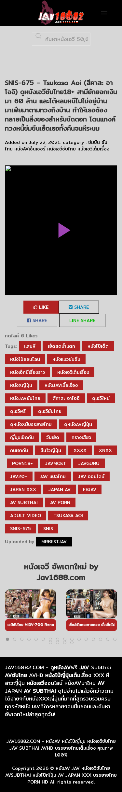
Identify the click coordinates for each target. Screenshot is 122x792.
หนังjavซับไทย (25, 398)
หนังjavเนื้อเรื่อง (61, 385)
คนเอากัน (19, 450)
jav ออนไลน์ (91, 476)
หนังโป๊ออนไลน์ (25, 359)
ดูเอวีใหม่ (101, 398)
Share (81, 307)
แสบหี (29, 346)
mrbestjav (54, 541)
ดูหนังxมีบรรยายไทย (31, 424)
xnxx (105, 450)
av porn (60, 502)
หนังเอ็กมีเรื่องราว (27, 372)
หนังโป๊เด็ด (98, 346)
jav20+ (18, 476)
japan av (59, 489)
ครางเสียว (81, 437)
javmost (55, 463)
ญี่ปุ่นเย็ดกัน (22, 437)
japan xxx (23, 489)
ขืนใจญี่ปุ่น (50, 450)
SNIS (48, 528)
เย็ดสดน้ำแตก (61, 346)
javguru (89, 463)
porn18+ (22, 463)
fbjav (89, 489)
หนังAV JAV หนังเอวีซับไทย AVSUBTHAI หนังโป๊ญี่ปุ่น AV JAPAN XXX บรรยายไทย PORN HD (61, 775)
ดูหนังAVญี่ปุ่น (78, 424)
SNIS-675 (20, 528)
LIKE (42, 307)
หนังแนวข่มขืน (66, 359)
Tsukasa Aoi (68, 515)
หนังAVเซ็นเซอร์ (30, 148)
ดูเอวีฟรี (18, 411)
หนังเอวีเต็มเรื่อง (93, 148)
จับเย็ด (52, 437)
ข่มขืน (94, 142)
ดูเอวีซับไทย (49, 411)
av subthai (24, 502)
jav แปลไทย (53, 476)
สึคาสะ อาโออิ (66, 398)
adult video (25, 515)
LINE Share (82, 320)
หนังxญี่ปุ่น (21, 385)
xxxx (80, 450)
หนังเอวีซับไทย (61, 148)
